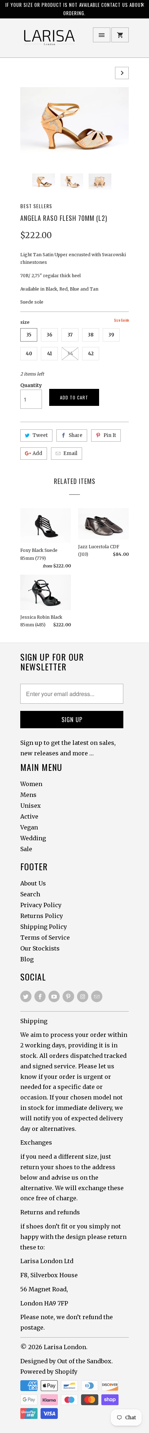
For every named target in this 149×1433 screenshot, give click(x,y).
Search (30, 894)
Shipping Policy (43, 926)
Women (31, 784)
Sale (26, 849)
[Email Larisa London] (96, 996)
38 (91, 335)
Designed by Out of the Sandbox (65, 1361)
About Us (33, 883)
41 (49, 354)
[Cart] (120, 34)
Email (70, 453)
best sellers (36, 206)
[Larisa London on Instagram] (82, 996)
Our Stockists (40, 948)
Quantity (31, 385)
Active (29, 816)
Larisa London (65, 1347)
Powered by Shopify (48, 1371)
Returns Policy (41, 915)
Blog (27, 959)
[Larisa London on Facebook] (40, 996)
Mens (28, 794)
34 (70, 354)
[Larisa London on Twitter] (25, 996)
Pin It (109, 435)
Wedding (33, 838)
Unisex (30, 805)
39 (111, 335)
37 (70, 335)
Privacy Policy (40, 905)
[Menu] (101, 34)
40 (29, 354)
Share (75, 435)
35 (28, 335)
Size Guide (121, 320)
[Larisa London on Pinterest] (68, 996)
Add (37, 453)
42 (91, 354)
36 (49, 335)
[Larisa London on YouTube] (54, 996)
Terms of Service (45, 937)
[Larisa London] (49, 40)
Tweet (40, 435)
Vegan (29, 827)
